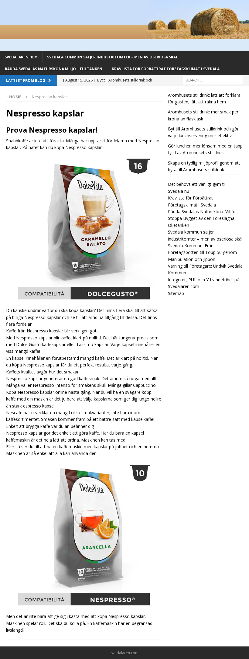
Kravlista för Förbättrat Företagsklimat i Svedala (166, 68)
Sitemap (176, 293)
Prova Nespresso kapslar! (51, 130)
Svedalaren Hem (21, 57)
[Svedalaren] (124, 35)
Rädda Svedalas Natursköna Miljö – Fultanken (53, 68)
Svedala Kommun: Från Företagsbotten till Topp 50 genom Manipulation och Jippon (202, 252)
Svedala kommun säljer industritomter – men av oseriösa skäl (112, 57)
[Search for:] (212, 80)
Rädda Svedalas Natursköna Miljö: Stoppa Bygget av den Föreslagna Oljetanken (201, 218)
